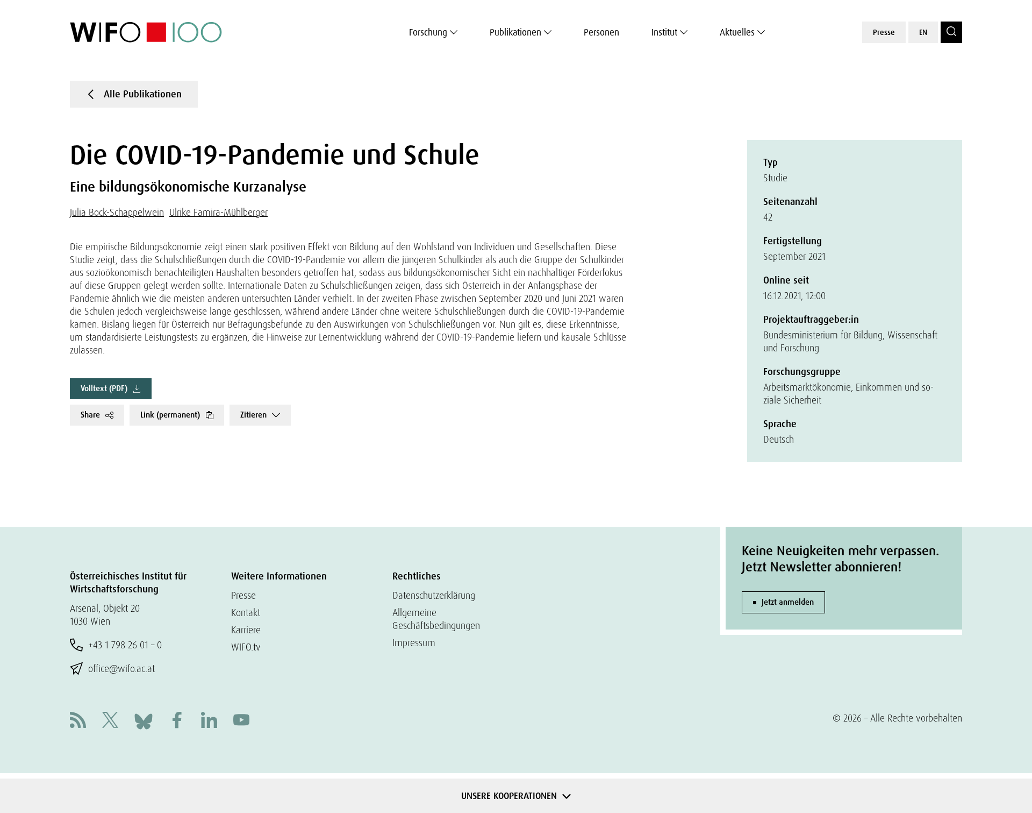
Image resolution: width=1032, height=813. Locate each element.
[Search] (951, 32)
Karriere (246, 630)
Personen (601, 32)
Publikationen (515, 32)
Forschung (428, 32)
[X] (110, 721)
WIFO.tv (246, 647)
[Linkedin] (209, 721)
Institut (664, 32)
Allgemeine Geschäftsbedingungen (436, 619)
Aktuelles (737, 32)
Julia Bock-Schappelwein (117, 212)
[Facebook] (177, 721)
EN (923, 32)
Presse (884, 32)
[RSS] (78, 721)
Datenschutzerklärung (433, 595)
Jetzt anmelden (788, 602)
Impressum (413, 643)
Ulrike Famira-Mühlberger (218, 212)
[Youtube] (241, 721)
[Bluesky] (143, 720)
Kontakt (245, 612)
